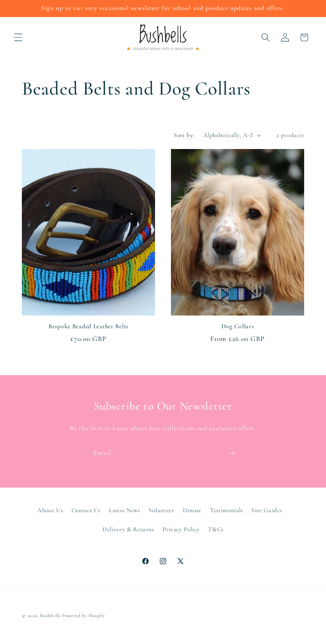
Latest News (124, 510)
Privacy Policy (181, 529)
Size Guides (266, 510)
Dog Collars (237, 326)
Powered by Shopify (83, 615)
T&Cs (215, 529)
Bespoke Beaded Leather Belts (88, 326)
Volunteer (162, 510)
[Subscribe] (231, 453)
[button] (18, 37)
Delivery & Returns (128, 529)
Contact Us (86, 510)
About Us (50, 510)
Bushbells (50, 615)
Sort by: (184, 135)
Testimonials (226, 510)
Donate (192, 510)
